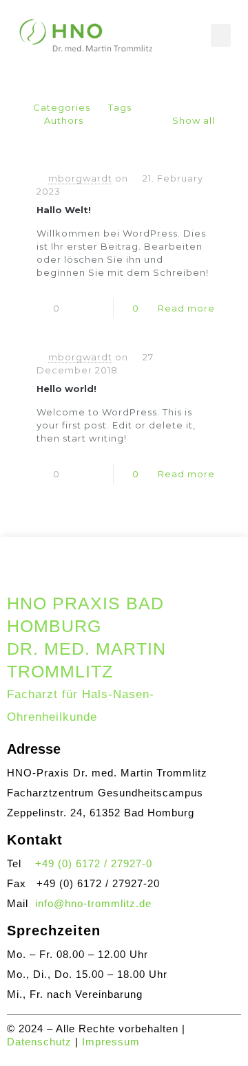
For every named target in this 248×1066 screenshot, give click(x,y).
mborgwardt (80, 178)
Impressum (111, 1041)
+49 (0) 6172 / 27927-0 (93, 863)
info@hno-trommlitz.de (93, 903)
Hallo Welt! (64, 209)
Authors (63, 120)
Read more (186, 308)
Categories (61, 107)
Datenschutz (39, 1041)
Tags (120, 107)
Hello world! (66, 388)
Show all (193, 120)
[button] (221, 35)
